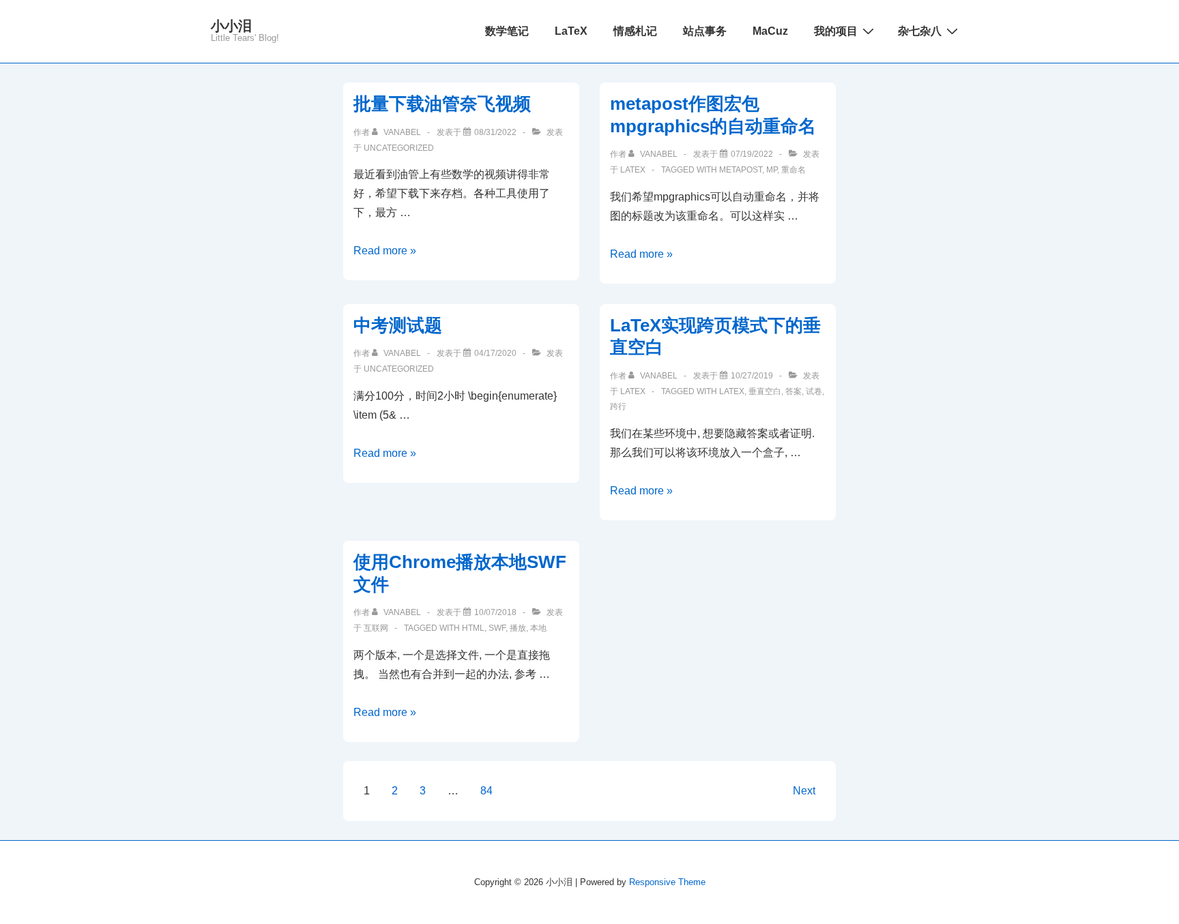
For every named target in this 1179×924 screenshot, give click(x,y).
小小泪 (231, 25)
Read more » (384, 250)
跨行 (618, 406)
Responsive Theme (667, 882)
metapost (740, 170)
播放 (518, 628)
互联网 (376, 628)
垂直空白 (764, 391)
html (473, 628)
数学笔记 (507, 31)
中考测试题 (397, 325)
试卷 (814, 391)
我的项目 (836, 31)
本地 (538, 628)
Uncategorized (399, 148)
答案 (793, 391)
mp (771, 170)
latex (731, 391)
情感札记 (635, 31)
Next (804, 790)
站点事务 (705, 31)
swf (497, 628)
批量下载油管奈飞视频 (442, 103)
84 (486, 790)
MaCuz (770, 31)
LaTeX (571, 31)
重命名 (793, 170)
